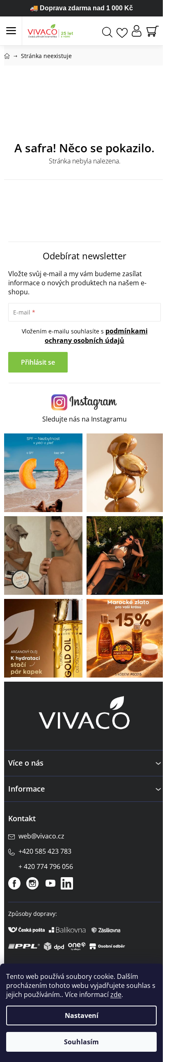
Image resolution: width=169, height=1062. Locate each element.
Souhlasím (81, 1041)
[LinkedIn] (67, 883)
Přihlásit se (38, 362)
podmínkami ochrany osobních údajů (96, 335)
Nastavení (81, 1015)
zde (115, 994)
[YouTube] (50, 883)
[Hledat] (107, 31)
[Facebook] (14, 883)
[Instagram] (32, 883)
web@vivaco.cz (41, 836)
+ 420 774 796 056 (45, 866)
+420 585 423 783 (44, 851)
